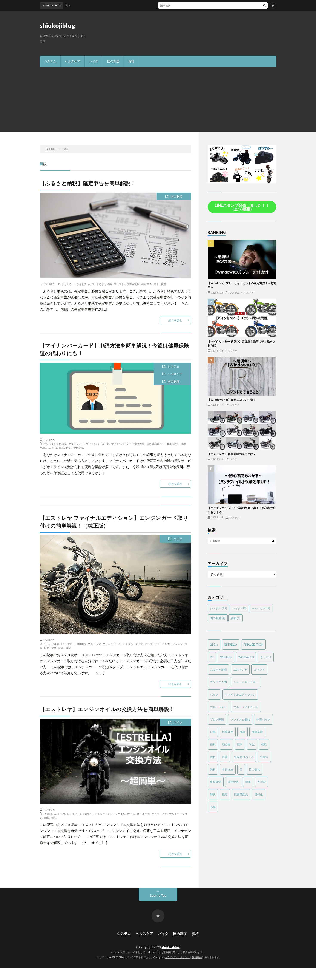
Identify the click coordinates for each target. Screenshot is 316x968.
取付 (46, 647)
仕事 (213, 732)
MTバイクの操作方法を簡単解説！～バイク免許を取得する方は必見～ (191, 5)
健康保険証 (173, 443)
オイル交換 (143, 813)
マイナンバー (76, 443)
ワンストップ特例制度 (127, 284)
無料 (213, 769)
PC (212, 657)
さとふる (66, 284)
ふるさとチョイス (84, 284)
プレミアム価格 (240, 719)
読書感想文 (241, 794)
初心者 (226, 744)
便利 (213, 744)
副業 (239, 744)
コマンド (259, 669)
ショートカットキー (245, 682)
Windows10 (246, 657)
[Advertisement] (158, 99)
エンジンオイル (116, 813)
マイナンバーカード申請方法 (128, 443)
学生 (252, 744)
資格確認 (78, 447)
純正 (61, 647)
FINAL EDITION (76, 644)
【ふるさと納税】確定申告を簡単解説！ (88, 183)
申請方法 (45, 447)
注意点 (264, 757)
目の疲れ (254, 769)
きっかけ (265, 657)
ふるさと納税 (104, 284)
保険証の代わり (156, 443)
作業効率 (227, 732)
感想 (264, 744)
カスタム (128, 644)
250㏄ (46, 644)
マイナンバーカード (97, 443)
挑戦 (213, 757)
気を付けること (244, 757)
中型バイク (263, 719)
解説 (163, 284)
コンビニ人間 (218, 682)
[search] (264, 5)
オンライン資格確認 (55, 443)
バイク (93, 61)
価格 (242, 732)
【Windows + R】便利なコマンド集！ (232, 399)
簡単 (156, 284)
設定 (225, 794)
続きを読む (175, 320)
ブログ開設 (217, 719)
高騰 (213, 807)
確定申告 (146, 284)
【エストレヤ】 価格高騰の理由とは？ (232, 454)
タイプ (139, 644)
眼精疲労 (215, 782)
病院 (54, 447)
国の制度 (113, 61)
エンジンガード (112, 644)
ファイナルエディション (168, 644)
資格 (131, 61)
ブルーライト (218, 707)
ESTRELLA (58, 644)
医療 (184, 443)
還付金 (259, 794)
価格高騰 (257, 732)
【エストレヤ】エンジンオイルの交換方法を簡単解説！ (107, 709)
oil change (85, 813)
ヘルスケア (72, 61)
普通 (225, 757)
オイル (131, 813)
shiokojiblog (57, 25)
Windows (226, 657)
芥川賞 (261, 782)
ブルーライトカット (245, 707)
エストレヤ (94, 644)
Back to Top (158, 895)
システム (50, 61)
